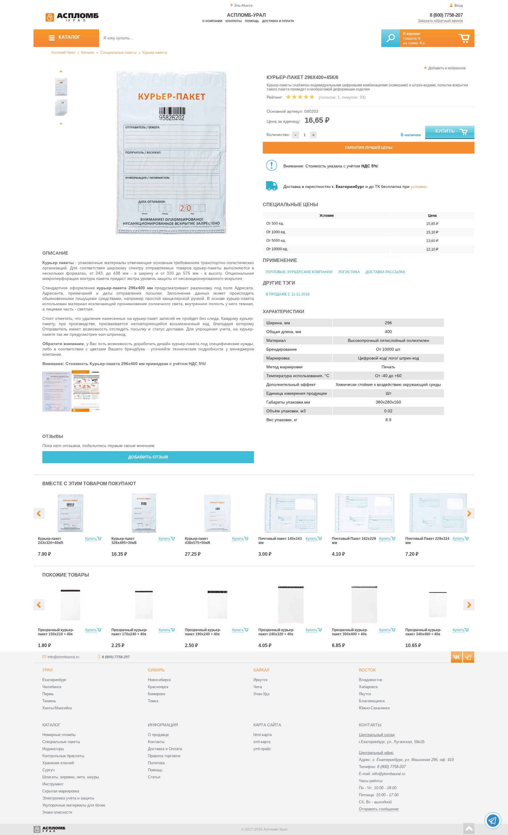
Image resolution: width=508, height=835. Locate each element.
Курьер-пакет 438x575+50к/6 (197, 541)
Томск (153, 701)
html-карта (262, 734)
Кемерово (156, 694)
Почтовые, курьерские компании (299, 272)
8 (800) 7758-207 (446, 15)
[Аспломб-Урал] (72, 21)
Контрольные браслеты (63, 756)
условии (418, 186)
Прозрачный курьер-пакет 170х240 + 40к (129, 632)
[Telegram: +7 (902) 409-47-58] (493, 820)
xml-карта (261, 742)
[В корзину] (464, 38)
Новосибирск (159, 680)
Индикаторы (53, 749)
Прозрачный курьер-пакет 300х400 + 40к (350, 632)
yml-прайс (262, 749)
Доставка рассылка (385, 272)
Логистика (349, 272)
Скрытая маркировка (60, 791)
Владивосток (370, 680)
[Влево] (39, 513)
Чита (257, 687)
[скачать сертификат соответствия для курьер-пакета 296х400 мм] (57, 410)
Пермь (48, 694)
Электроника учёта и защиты (68, 798)
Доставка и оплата (278, 21)
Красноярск (158, 687)
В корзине (411, 34)
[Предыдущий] (61, 71)
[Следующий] (61, 123)
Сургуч (48, 770)
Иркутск (260, 680)
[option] (171, 153)
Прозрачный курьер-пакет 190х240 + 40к (203, 632)
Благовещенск (372, 701)
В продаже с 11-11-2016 (288, 294)
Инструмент (52, 784)
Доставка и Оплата (165, 749)
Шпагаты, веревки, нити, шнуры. (71, 777)
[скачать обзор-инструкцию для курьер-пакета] (86, 410)
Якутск (365, 694)
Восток (367, 670)
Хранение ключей (58, 763)
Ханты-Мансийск (57, 708)
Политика (156, 763)
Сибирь (156, 670)
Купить (445, 131)
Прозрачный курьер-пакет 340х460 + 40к (423, 632)
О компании (212, 21)
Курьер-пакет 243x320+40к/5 (50, 541)
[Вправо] (468, 513)
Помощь (252, 21)
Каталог (87, 53)
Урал (47, 670)
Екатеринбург (54, 680)
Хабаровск (368, 687)
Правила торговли (164, 756)
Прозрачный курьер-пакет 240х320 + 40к (276, 632)
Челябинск (51, 687)
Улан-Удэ (261, 694)
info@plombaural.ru (63, 657)
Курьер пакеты (155, 53)
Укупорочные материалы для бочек (73, 805)
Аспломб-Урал (63, 53)
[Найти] (390, 38)
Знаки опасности (57, 812)
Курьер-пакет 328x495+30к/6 (124, 541)
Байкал (261, 670)
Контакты (233, 21)
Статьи (154, 777)
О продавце (158, 734)
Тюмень (49, 701)
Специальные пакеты (118, 53)
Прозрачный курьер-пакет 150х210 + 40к (56, 632)
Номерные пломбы (59, 734)
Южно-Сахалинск (374, 708)
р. (423, 43)
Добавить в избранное (447, 68)
